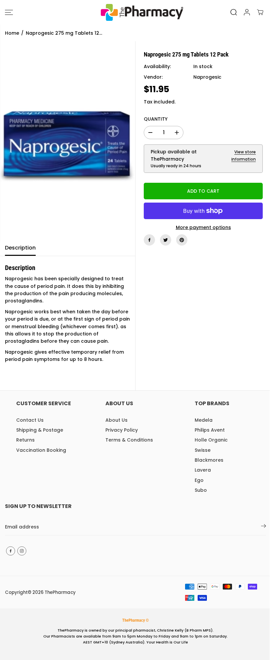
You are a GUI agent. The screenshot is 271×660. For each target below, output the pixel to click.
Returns (25, 440)
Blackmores (209, 460)
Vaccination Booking (41, 450)
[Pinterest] (181, 240)
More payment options (203, 227)
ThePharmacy (60, 592)
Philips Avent (210, 430)
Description (20, 248)
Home (12, 33)
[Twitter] (165, 240)
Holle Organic (211, 440)
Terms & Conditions (129, 440)
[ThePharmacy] (134, 12)
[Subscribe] (263, 527)
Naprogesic (207, 77)
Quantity (156, 119)
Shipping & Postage (39, 430)
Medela (204, 420)
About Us (116, 420)
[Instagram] (21, 551)
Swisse (203, 450)
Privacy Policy (121, 430)
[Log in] (247, 12)
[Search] (234, 12)
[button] (9, 12)
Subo (201, 490)
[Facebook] (149, 240)
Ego (199, 480)
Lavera (203, 470)
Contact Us (30, 420)
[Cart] (260, 12)
